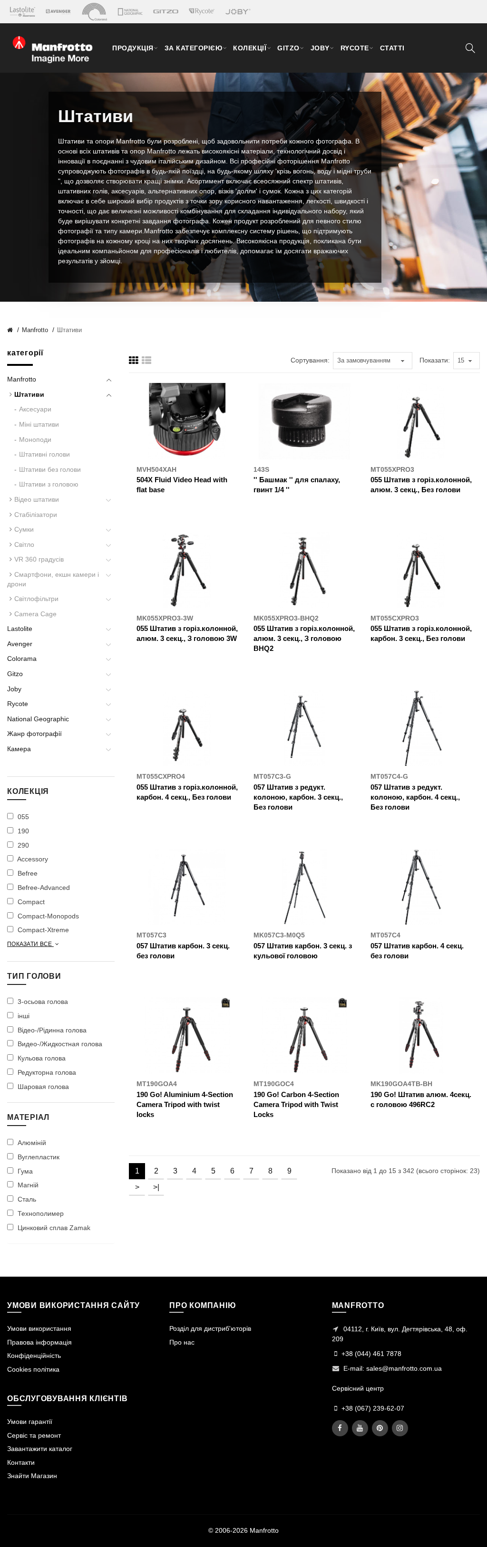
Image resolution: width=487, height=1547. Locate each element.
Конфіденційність (34, 1355)
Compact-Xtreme (42, 930)
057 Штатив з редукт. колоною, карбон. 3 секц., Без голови (298, 797)
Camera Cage (35, 614)
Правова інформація (39, 1342)
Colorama (22, 658)
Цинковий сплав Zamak (53, 1228)
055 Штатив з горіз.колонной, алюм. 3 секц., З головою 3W (187, 633)
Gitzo (15, 674)
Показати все (30, 944)
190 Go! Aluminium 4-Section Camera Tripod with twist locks (184, 1104)
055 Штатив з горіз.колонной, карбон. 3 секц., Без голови (421, 633)
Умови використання (39, 1328)
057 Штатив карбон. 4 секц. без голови (417, 951)
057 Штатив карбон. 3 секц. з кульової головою (302, 951)
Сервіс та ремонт (34, 1435)
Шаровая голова (42, 1086)
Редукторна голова (46, 1072)
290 (22, 845)
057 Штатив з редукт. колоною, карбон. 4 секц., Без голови (415, 797)
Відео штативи (36, 499)
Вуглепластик (37, 1157)
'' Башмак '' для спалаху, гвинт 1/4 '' (296, 485)
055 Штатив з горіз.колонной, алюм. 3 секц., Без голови (421, 485)
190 (22, 831)
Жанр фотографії (34, 733)
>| (156, 1187)
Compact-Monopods (47, 916)
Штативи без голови (50, 469)
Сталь (26, 1199)
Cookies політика (33, 1369)
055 (22, 817)
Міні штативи (39, 424)
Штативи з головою (48, 484)
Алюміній (31, 1142)
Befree (27, 873)
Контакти (21, 1462)
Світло (24, 544)
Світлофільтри (36, 598)
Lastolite (19, 628)
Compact (30, 902)
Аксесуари (35, 409)
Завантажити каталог (39, 1448)
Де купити (170, 511)
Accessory (32, 859)
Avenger (19, 644)
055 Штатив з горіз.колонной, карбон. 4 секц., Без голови (187, 792)
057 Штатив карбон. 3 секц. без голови (183, 951)
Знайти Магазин (32, 1476)
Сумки (24, 529)
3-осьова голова (42, 1001)
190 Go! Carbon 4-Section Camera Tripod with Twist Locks (296, 1104)
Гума (24, 1171)
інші (22, 1016)
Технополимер (40, 1213)
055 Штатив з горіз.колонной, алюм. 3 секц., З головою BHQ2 (304, 638)
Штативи (69, 330)
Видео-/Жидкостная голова (59, 1044)
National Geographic (38, 719)
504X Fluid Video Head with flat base (181, 485)
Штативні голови (44, 454)
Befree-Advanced (43, 887)
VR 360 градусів (39, 559)
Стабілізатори (35, 514)
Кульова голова (41, 1058)
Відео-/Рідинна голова (51, 1030)
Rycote (17, 703)
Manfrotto (35, 330)
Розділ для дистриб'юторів (210, 1328)
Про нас (182, 1342)
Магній (27, 1185)
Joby (14, 689)
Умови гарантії (29, 1421)
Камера (19, 749)
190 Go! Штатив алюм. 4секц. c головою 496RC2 (420, 1099)
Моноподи (35, 439)
